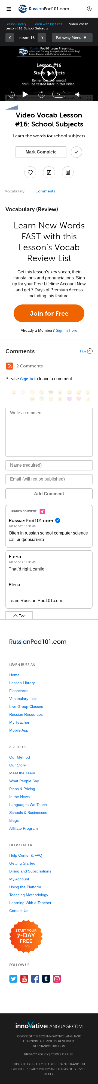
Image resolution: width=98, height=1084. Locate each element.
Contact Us (18, 910)
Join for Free (49, 313)
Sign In (26, 379)
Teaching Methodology (28, 895)
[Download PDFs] (68, 172)
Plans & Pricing (22, 789)
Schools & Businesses (28, 812)
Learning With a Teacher (30, 903)
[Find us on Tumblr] (46, 978)
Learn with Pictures (47, 24)
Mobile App (18, 730)
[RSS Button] (9, 366)
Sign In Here (66, 330)
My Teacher (19, 722)
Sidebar (72, 37)
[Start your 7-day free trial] (26, 936)
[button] (89, 8)
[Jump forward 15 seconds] (41, 94)
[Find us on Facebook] (35, 978)
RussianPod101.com (49, 1046)
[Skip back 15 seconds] (11, 94)
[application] (49, 73)
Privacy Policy (36, 1054)
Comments (45, 191)
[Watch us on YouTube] (24, 978)
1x (58, 94)
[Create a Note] (49, 172)
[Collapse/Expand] (49, 351)
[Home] (44, 12)
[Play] (25, 94)
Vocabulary (14, 191)
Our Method (19, 757)
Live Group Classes (26, 706)
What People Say (24, 781)
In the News (19, 797)
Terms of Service (72, 1069)
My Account (19, 879)
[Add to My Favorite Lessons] (30, 172)
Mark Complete (41, 152)
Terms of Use (62, 1054)
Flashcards (18, 691)
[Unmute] (78, 94)
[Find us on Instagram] (57, 978)
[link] (9, 37)
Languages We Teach (28, 804)
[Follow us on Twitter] (13, 978)
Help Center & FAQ (25, 855)
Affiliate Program (23, 828)
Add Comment (49, 493)
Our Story (17, 765)
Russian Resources (26, 714)
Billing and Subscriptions (30, 871)
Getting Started (22, 863)
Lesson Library (15, 24)
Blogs (14, 820)
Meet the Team (22, 773)
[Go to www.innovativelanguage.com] (49, 1024)
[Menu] (8, 8)
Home (14, 675)
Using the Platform (25, 887)
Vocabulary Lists (23, 698)
